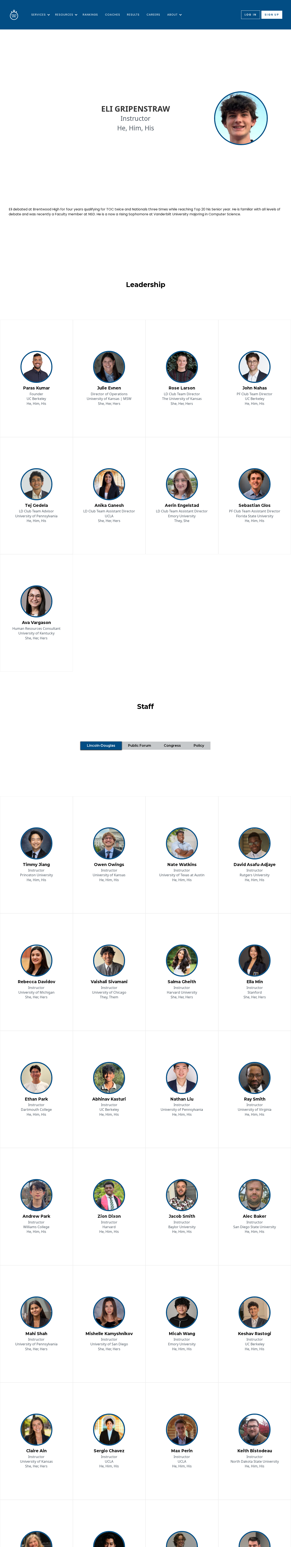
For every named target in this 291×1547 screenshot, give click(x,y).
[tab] (101, 746)
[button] (39, 14)
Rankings (90, 15)
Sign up (272, 14)
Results (133, 15)
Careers (153, 15)
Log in (251, 14)
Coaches (112, 15)
